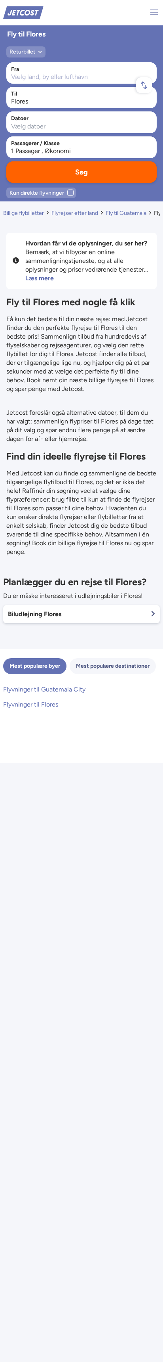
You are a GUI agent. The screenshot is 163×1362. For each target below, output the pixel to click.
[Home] (23, 12)
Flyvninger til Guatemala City (44, 689)
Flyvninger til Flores (30, 704)
